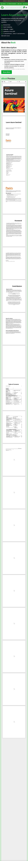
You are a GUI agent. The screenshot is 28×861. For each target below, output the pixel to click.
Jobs (20, 3)
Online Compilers (12, 3)
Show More (6, 72)
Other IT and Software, (19, 33)
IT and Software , (7, 33)
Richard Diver (6, 25)
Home (3, 3)
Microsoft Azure (5, 36)
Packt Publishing (7, 27)
